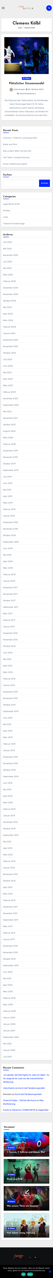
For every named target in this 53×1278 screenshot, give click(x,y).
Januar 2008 (9, 1024)
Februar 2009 (9, 1011)
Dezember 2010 (10, 946)
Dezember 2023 (10, 340)
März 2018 (8, 568)
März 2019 (8, 503)
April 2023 (8, 379)
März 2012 (8, 894)
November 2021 (10, 418)
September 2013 (10, 835)
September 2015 (10, 711)
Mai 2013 (7, 842)
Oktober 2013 (9, 828)
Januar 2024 (9, 333)
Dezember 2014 (10, 757)
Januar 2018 (9, 581)
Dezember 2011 (10, 907)
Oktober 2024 (9, 301)
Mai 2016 (7, 659)
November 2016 (10, 640)
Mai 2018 (7, 555)
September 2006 (11, 1037)
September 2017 (10, 607)
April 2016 (8, 666)
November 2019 (10, 457)
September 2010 (11, 965)
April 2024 (8, 314)
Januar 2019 (9, 516)
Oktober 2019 (9, 464)
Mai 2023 (7, 372)
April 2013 (7, 848)
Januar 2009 (9, 1017)
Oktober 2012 (9, 881)
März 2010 (8, 991)
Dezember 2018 (10, 522)
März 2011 (7, 926)
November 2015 (10, 698)
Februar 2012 (9, 900)
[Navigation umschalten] (3, 8)
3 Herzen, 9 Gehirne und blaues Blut (20, 138)
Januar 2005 (9, 1050)
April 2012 (8, 887)
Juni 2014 (8, 783)
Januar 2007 (9, 1031)
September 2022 (11, 405)
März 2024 (8, 320)
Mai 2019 (7, 490)
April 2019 (8, 496)
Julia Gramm (19, 89)
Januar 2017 (9, 626)
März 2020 (8, 437)
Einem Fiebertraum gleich (15, 164)
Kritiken (26, 78)
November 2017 (10, 594)
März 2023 (8, 385)
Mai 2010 (7, 978)
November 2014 (10, 763)
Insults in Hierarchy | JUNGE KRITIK (19, 1110)
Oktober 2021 (9, 424)
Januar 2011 (9, 939)
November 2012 (10, 874)
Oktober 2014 (9, 770)
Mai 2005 (7, 1044)
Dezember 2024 (10, 288)
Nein (30, 1274)
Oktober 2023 (9, 353)
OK (23, 1274)
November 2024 (10, 294)
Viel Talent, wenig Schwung (16, 157)
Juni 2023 (8, 366)
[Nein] (50, 1271)
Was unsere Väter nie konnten (17, 151)
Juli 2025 (7, 262)
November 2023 (10, 346)
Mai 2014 (7, 789)
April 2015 (7, 731)
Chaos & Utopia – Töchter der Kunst (19, 1100)
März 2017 (8, 613)
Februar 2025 (9, 281)
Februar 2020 (9, 444)
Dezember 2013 (10, 822)
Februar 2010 (9, 998)
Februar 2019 (9, 509)
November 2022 (10, 398)
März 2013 (8, 855)
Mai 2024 (7, 307)
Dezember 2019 (10, 451)
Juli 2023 (7, 359)
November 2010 (10, 952)
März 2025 (8, 275)
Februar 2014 (9, 809)
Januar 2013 (9, 868)
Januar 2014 (9, 815)
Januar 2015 (9, 750)
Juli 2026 (7, 242)
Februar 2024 (9, 327)
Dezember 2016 (10, 633)
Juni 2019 (8, 483)
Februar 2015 (9, 744)
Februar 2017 (9, 620)
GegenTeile (43, 1110)
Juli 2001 (7, 1057)
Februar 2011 (9, 933)
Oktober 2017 (9, 600)
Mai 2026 (7, 249)
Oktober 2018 (9, 535)
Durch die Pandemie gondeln (31, 1088)
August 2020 (9, 431)
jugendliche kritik (11, 204)
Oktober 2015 (9, 705)
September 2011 (10, 920)
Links (5, 217)
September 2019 (11, 470)
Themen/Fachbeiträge (14, 223)
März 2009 (8, 1004)
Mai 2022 (7, 411)
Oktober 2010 (9, 959)
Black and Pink (10, 144)
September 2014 (11, 776)
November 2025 (10, 255)
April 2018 (8, 561)
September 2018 (11, 542)
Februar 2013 (9, 861)
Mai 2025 (7, 268)
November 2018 (10, 529)
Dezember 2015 (10, 692)
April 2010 (8, 985)
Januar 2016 (9, 685)
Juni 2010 (8, 972)
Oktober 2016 (9, 646)
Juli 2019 (7, 477)
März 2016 (8, 672)
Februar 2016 (9, 679)
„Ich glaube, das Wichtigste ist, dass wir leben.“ (24, 1075)
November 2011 (10, 913)
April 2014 (8, 796)
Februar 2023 (9, 392)
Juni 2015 (7, 718)
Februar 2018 (9, 574)
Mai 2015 (7, 724)
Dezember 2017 (10, 587)
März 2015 (8, 737)
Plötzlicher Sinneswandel (26, 83)
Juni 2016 (8, 653)
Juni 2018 (8, 548)
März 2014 (8, 802)
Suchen (7, 175)
